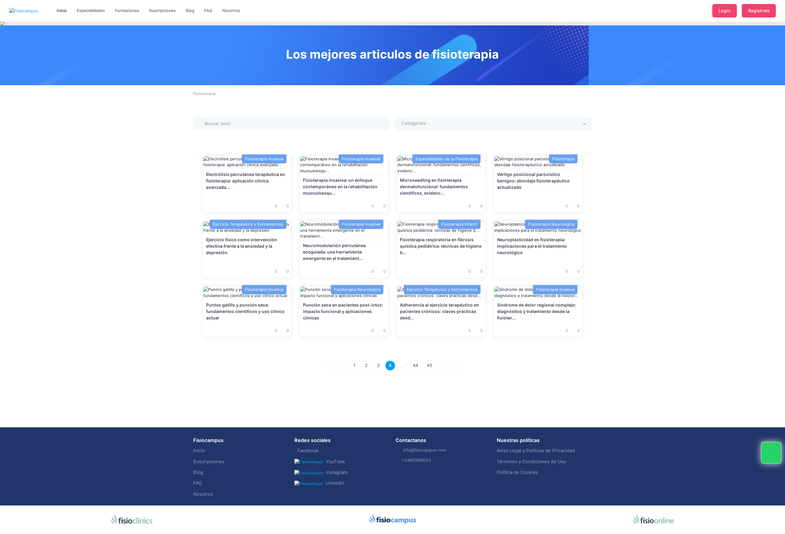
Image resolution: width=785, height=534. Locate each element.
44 (415, 365)
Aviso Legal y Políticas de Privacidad (536, 450)
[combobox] (493, 124)
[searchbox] (432, 124)
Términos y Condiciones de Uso (531, 461)
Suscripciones (208, 461)
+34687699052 (416, 460)
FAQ (197, 483)
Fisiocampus (204, 93)
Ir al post (344, 164)
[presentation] (6, 43)
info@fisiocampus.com (424, 450)
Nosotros (203, 494)
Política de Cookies (517, 472)
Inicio (199, 450)
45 (429, 365)
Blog (198, 472)
